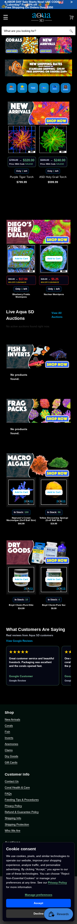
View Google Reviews (19, 640)
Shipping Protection (17, 824)
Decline (39, 913)
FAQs (8, 793)
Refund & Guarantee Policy (22, 812)
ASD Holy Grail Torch (53, 176)
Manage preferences (38, 894)
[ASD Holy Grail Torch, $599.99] (53, 139)
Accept (38, 903)
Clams (9, 750)
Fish (7, 731)
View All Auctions (57, 314)
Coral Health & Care (17, 787)
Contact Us (12, 781)
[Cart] (71, 17)
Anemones (11, 744)
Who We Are (12, 830)
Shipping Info (13, 818)
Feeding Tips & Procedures (22, 799)
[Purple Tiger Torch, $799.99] (22, 139)
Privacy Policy (13, 805)
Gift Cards (11, 762)
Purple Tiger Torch (22, 176)
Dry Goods (11, 756)
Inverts (9, 737)
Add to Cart (21, 258)
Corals (9, 725)
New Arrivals (12, 719)
